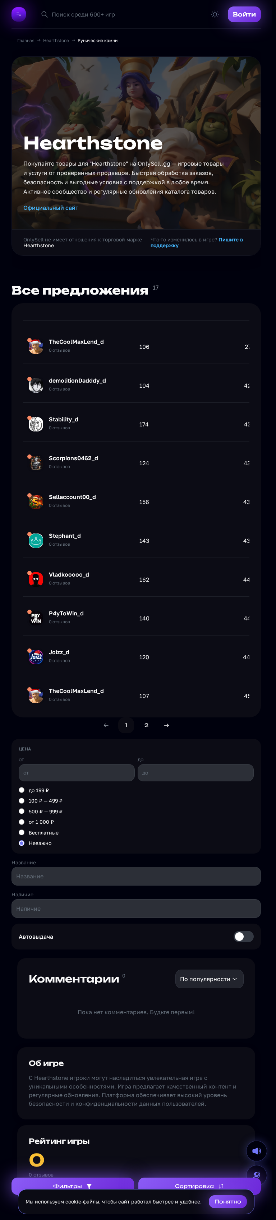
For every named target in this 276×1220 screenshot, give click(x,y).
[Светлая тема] (215, 14)
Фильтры (67, 1186)
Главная (25, 40)
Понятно (228, 1201)
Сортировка (194, 1186)
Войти (244, 14)
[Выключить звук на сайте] (257, 1151)
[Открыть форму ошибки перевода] (257, 1175)
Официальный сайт (50, 207)
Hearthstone (56, 40)
